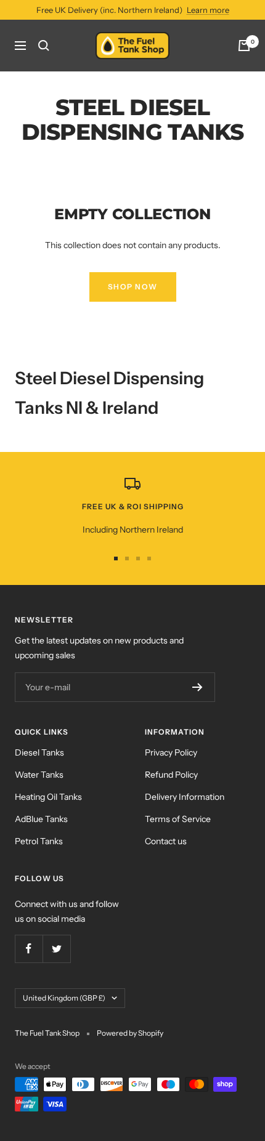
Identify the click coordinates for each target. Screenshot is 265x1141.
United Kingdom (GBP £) (64, 997)
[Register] (197, 687)
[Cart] (244, 45)
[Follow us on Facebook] (29, 948)
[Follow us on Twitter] (56, 948)
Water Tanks (39, 774)
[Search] (43, 45)
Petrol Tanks (39, 841)
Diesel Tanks (39, 752)
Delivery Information (184, 796)
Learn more (208, 10)
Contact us (166, 841)
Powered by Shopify (130, 1033)
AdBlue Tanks (41, 819)
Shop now (133, 286)
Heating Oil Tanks (48, 796)
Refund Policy (171, 774)
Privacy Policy (171, 752)
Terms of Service (178, 819)
